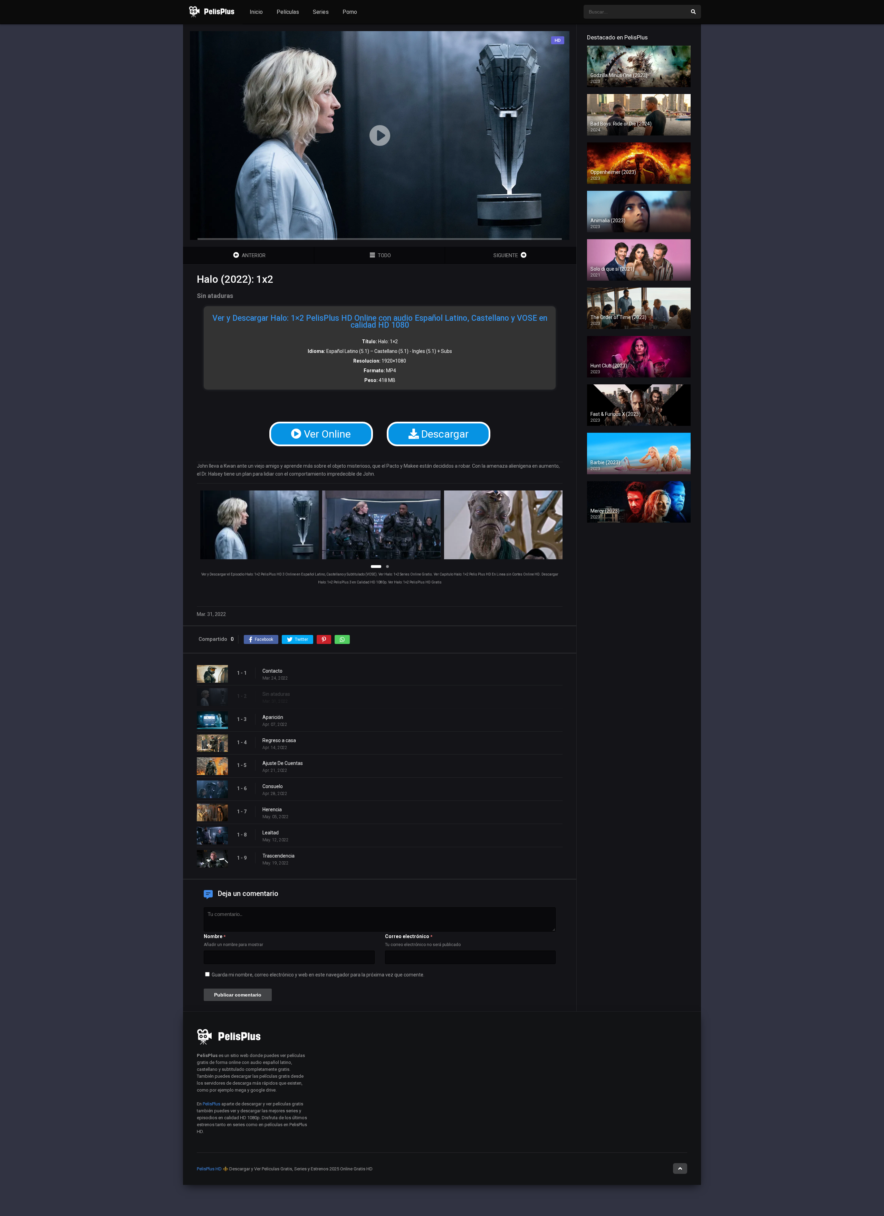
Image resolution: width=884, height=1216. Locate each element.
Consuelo (272, 786)
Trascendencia (278, 856)
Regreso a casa (279, 740)
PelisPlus (211, 1103)
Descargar (444, 434)
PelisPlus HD (209, 1168)
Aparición (272, 717)
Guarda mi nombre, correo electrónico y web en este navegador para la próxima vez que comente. (318, 975)
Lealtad (270, 832)
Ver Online (326, 434)
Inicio (256, 12)
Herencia (272, 809)
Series (321, 12)
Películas (288, 12)
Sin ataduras (276, 694)
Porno (350, 12)
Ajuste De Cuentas (282, 763)
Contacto (272, 671)
